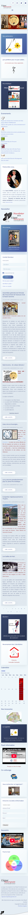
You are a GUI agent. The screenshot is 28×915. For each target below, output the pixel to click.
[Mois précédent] (2, 671)
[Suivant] (20, 612)
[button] (12, 10)
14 (18, 608)
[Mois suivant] (4, 671)
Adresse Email (7, 808)
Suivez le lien (9, 202)
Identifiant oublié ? (7, 283)
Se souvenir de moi (9, 273)
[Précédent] (3, 608)
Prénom (5, 813)
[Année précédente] (1, 671)
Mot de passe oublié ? (8, 281)
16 (24, 608)
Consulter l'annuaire (14, 662)
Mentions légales (22, 906)
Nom (4, 818)
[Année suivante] (3, 671)
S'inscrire (14, 660)
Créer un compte (7, 286)
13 (15, 608)
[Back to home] (6, 7)
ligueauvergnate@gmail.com (9, 896)
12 (12, 608)
